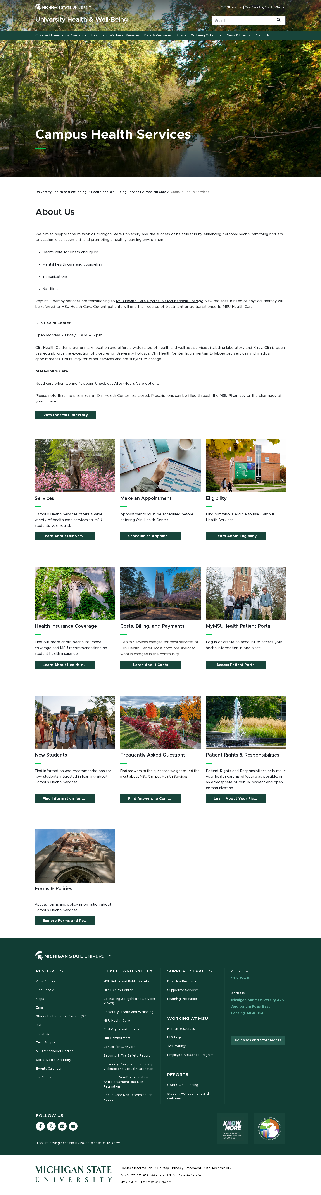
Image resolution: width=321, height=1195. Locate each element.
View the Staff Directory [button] (65, 415)
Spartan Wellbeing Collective (199, 35)
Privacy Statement (186, 1168)
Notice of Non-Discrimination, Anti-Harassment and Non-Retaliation (126, 1082)
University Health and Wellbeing (129, 1012)
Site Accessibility (217, 1168)
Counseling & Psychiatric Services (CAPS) (130, 1001)
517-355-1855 (243, 978)
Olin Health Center (118, 990)
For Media (43, 1077)
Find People (45, 990)
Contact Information (136, 1168)
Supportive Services (182, 990)
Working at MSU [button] (187, 1019)
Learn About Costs (150, 665)
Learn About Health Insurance (69, 665)
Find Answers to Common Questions (154, 798)
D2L (39, 1025)
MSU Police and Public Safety (126, 981)
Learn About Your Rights (237, 798)
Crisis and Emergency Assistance (60, 35)
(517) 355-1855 (139, 1175)
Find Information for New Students (69, 798)
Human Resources (181, 1028)
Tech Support (46, 1042)
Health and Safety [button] (128, 971)
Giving (281, 7)
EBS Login (175, 1037)
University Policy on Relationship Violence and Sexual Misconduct (129, 1067)
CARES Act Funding (182, 1085)
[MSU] (73, 959)
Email (40, 1007)
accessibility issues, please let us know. (91, 1143)
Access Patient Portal (236, 665)
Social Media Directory (53, 1060)
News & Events (238, 35)
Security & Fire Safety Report (127, 1055)
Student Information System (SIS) (62, 1016)
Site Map (162, 1168)
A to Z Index (45, 981)
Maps (40, 999)
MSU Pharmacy (232, 395)
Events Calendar (49, 1068)
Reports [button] (177, 1075)
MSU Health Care (117, 1020)
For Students (231, 7)
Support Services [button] (189, 971)
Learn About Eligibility (236, 536)
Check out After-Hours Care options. (127, 383)
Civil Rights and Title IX (122, 1029)
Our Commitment (117, 1038)
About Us (262, 35)
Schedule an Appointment (152, 536)
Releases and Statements (258, 1040)
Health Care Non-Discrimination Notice (128, 1097)
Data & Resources (157, 35)
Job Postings (176, 1046)
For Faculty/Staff (258, 7)
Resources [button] (49, 971)
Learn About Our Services (67, 536)
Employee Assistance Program (190, 1055)
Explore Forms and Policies (68, 920)
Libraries (42, 1033)
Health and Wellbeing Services (115, 35)
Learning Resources (182, 999)
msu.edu (161, 1175)
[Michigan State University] (64, 7)
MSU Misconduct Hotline (55, 1051)
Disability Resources (182, 981)
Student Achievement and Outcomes (188, 1096)
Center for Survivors (119, 1046)
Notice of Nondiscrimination (185, 1175)
